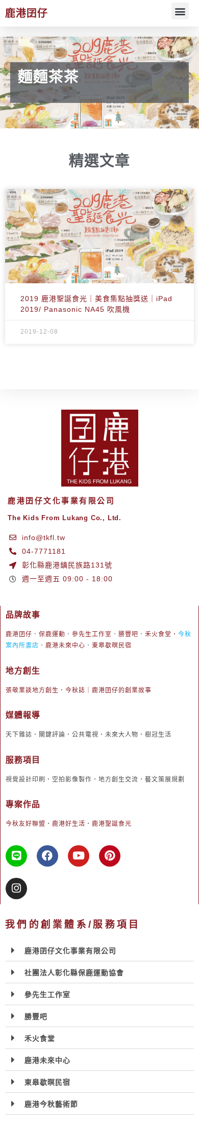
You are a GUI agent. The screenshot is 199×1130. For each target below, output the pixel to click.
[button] (180, 11)
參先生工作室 (92, 634)
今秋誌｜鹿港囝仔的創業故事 (108, 690)
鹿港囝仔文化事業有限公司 (70, 951)
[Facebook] (47, 856)
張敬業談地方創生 (32, 690)
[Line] (16, 856)
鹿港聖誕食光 (112, 823)
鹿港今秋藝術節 (51, 1104)
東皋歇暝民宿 (112, 645)
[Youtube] (78, 856)
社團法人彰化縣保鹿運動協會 (74, 972)
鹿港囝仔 (26, 13)
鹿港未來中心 (65, 645)
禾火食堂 (158, 634)
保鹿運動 (52, 634)
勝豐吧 (128, 634)
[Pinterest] (109, 856)
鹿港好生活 (68, 823)
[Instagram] (16, 888)
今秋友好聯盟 (25, 823)
